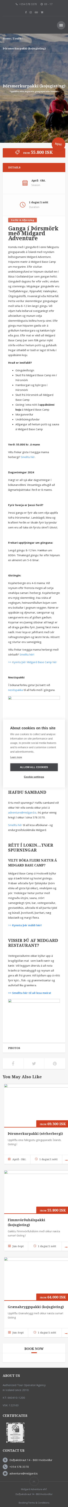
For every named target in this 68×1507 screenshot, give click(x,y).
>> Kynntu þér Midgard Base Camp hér (32, 662)
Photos (14, 1048)
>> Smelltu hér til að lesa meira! (29, 993)
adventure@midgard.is (22, 812)
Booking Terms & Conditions (34, 1502)
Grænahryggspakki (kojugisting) (36, 1307)
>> (25, 925)
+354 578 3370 (19, 1466)
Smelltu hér (28, 457)
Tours (17, 38)
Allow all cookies (34, 767)
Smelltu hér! (27, 654)
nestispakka (15, 690)
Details (14, 167)
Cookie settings (34, 777)
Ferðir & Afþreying (22, 220)
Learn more (16, 757)
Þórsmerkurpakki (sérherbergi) (35, 1134)
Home (7, 38)
